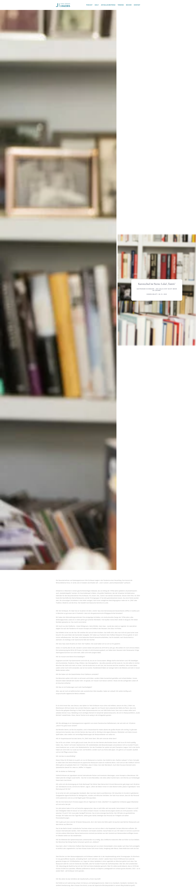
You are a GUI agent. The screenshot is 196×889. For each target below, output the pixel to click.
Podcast (89, 5)
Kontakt (137, 5)
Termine (121, 5)
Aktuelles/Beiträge (108, 5)
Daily (97, 5)
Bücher (129, 5)
